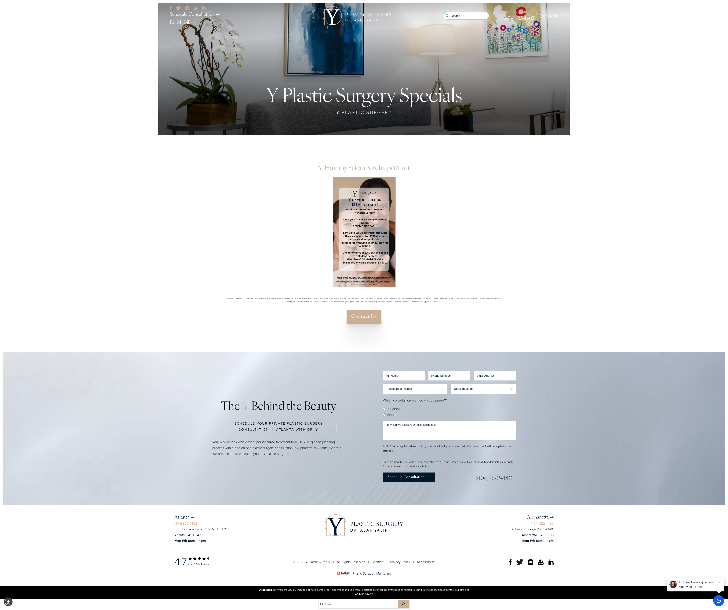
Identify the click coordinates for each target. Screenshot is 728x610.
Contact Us (364, 316)
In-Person (393, 408)
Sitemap (378, 561)
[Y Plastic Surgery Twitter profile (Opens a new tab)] (178, 8)
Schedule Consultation (192, 14)
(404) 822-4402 (519, 18)
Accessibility (426, 561)
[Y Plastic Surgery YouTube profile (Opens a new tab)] (196, 8)
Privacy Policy (421, 467)
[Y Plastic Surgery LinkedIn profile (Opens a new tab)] (204, 8)
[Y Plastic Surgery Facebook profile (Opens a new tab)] (171, 8)
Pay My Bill (180, 22)
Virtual (391, 414)
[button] (8, 602)
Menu (553, 15)
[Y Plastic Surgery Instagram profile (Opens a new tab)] (187, 8)
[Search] (404, 604)
